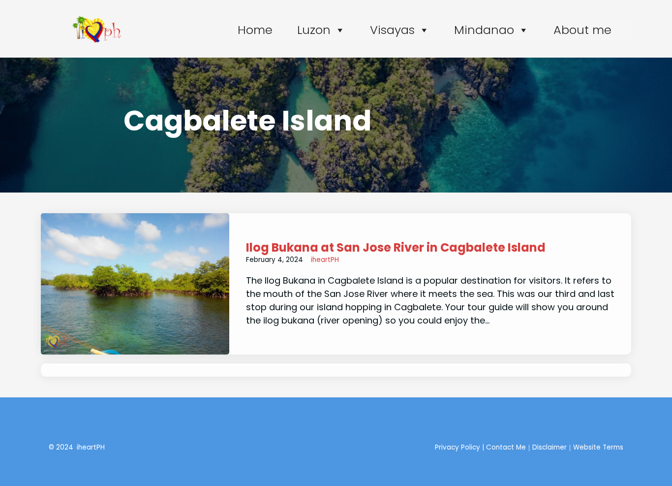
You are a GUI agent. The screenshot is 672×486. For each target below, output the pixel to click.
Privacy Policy (457, 447)
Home (255, 30)
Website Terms (598, 447)
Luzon (314, 30)
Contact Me (506, 447)
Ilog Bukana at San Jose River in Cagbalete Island (396, 248)
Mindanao (484, 30)
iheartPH (325, 259)
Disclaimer (549, 447)
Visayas (392, 30)
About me (582, 30)
